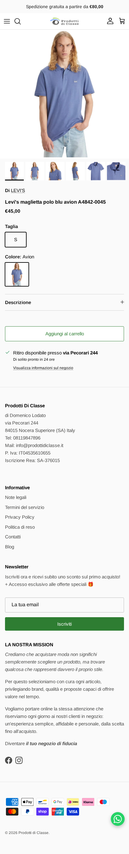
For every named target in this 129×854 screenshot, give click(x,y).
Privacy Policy (19, 517)
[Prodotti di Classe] (64, 21)
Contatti (13, 536)
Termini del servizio (24, 507)
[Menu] (7, 21)
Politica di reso (20, 527)
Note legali (15, 497)
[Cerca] (21, 21)
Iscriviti (64, 624)
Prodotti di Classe (33, 833)
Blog (9, 546)
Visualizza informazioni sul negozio (43, 368)
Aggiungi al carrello (64, 333)
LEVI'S (18, 190)
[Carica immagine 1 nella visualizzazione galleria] (64, 94)
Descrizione (18, 302)
